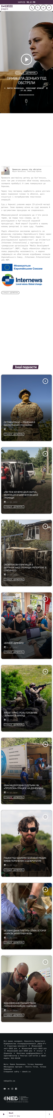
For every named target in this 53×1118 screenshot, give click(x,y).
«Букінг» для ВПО (14, 643)
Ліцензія (8, 1053)
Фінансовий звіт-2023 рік (34, 1048)
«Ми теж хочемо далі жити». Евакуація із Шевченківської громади (21, 495)
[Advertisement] (26, 140)
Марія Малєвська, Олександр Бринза (25, 88)
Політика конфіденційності (30, 1053)
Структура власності (17, 1046)
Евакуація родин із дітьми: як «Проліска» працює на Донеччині (23, 787)
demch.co (26, 1072)
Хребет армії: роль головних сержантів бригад (20, 714)
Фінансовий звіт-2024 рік (19, 1051)
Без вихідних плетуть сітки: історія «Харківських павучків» (25, 932)
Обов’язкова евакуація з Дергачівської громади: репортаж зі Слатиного (25, 567)
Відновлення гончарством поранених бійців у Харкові (20, 1005)
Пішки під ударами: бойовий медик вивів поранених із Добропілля (25, 859)
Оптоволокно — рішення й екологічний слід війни (19, 424)
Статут (40, 1051)
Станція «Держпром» (26, 73)
